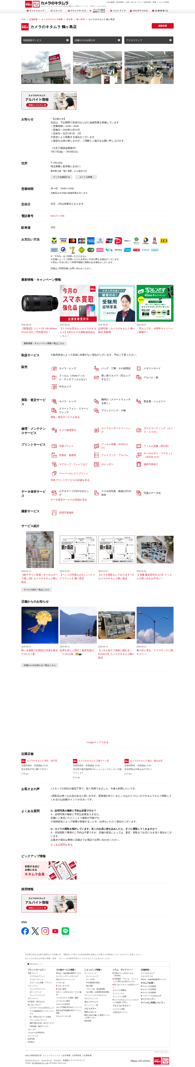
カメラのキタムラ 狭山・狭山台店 (146, 761)
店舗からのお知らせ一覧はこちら (40, 665)
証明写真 (31, 1039)
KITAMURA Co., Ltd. (40, 1063)
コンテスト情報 (119, 1009)
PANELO (31, 1042)
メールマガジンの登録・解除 (67, 998)
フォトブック (33, 986)
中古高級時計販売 (93, 983)
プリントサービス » (37, 969)
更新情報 (87, 1021)
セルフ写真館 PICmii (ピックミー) (69, 1007)
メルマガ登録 (163, 2)
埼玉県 (69, 19)
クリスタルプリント (37, 976)
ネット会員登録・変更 (147, 2)
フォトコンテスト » (121, 1005)
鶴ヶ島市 (80, 19)
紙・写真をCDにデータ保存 (40, 1017)
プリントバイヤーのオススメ (95, 995)
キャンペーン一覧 (91, 1005)
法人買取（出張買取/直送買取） (98, 992)
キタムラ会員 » (147, 983)
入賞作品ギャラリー (120, 1012)
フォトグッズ (33, 1036)
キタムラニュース (91, 998)
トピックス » (90, 1008)
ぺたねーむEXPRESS (36, 1033)
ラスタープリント (36, 979)
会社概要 (110, 2)
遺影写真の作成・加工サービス (42, 1023)
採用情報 (120, 2)
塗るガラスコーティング (65, 979)
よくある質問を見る (62, 844)
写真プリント (33, 973)
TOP (23, 19)
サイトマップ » (147, 999)
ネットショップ (90, 973)
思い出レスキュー (34, 1005)
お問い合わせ (131, 2)
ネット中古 (90, 979)
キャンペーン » (91, 1002)
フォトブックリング (37, 995)
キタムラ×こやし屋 (63, 1016)
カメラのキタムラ (147, 973)
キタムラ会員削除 (149, 992)
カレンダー (32, 1029)
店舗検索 (33, 19)
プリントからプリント (38, 1020)
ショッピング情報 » (93, 969)
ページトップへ (162, 1052)
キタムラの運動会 (119, 990)
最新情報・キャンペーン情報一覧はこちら (44, 343)
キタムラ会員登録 (149, 986)
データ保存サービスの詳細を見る (69, 499)
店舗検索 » (146, 969)
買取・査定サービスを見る (65, 417)
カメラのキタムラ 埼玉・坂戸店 (42, 761)
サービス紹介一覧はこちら (36, 590)
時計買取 (89, 986)
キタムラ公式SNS (63, 1004)
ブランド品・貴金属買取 (95, 989)
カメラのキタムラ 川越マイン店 (93, 761)
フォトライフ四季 (119, 997)
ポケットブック (36, 992)
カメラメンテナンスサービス (67, 976)
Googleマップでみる (97, 742)
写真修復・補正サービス (39, 1026)
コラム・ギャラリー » (122, 969)
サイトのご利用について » (153, 1002)
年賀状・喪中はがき (37, 1002)
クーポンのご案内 (63, 1001)
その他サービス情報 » (66, 969)
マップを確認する (61, 177)
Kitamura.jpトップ (36, 964)
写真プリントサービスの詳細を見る (70, 480)
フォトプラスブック (37, 989)
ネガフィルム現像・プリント (41, 983)
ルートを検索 (86, 177)
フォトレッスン (119, 993)
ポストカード (33, 998)
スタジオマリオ (64, 986)
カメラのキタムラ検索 (52, 19)
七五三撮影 (62, 989)
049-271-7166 (57, 216)
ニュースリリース (52, 1055)
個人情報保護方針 (34, 1055)
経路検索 (162, 26)
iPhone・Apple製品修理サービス (68, 973)
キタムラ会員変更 (149, 989)
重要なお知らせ (90, 1012)
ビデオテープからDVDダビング (42, 1008)
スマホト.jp (60, 983)
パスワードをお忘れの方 (151, 996)
